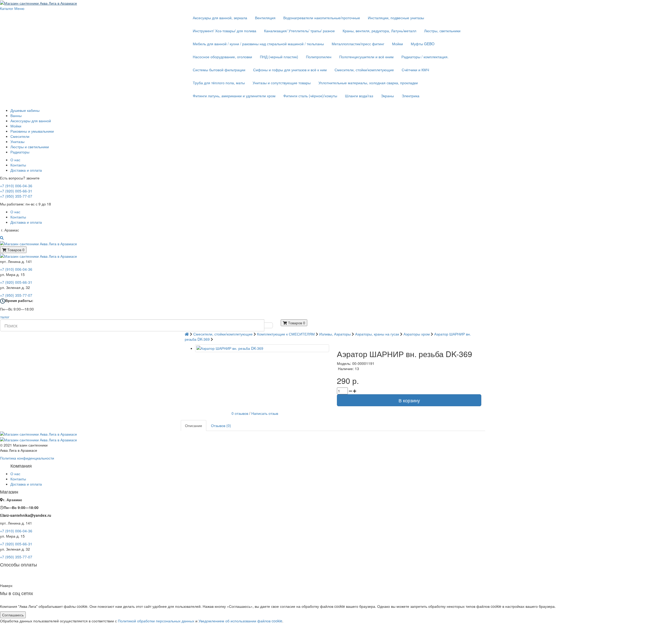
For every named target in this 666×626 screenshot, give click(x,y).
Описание (193, 425)
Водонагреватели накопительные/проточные (321, 17)
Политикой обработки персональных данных (156, 620)
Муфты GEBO (422, 43)
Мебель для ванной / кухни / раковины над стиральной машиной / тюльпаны (258, 43)
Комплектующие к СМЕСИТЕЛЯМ (286, 334)
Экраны (387, 95)
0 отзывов (240, 413)
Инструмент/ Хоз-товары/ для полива (224, 30)
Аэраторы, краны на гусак (377, 334)
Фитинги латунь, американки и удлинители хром (234, 95)
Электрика (410, 95)
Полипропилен (318, 56)
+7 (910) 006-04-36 (16, 185)
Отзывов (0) (221, 425)
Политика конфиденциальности (27, 458)
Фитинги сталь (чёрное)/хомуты (310, 95)
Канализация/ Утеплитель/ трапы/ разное (299, 30)
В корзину (409, 400)
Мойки (397, 43)
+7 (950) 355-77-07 (16, 196)
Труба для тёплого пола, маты (219, 82)
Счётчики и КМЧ (415, 69)
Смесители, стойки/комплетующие (364, 69)
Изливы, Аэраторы (335, 334)
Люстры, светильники (442, 30)
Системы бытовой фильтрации (219, 69)
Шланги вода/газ (359, 95)
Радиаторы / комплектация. (425, 56)
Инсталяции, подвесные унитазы (396, 17)
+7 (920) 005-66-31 (16, 190)
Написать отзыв (264, 413)
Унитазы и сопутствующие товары (282, 82)
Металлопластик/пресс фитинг (358, 43)
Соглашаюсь (13, 614)
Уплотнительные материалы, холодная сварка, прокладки (368, 82)
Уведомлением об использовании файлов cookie (240, 620)
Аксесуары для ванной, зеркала (220, 17)
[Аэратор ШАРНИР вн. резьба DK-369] (262, 348)
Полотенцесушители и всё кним (366, 56)
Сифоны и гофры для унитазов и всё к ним (290, 69)
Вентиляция (265, 17)
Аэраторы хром (417, 334)
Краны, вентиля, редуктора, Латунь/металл (379, 30)
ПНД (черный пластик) (279, 56)
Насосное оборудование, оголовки (222, 56)
